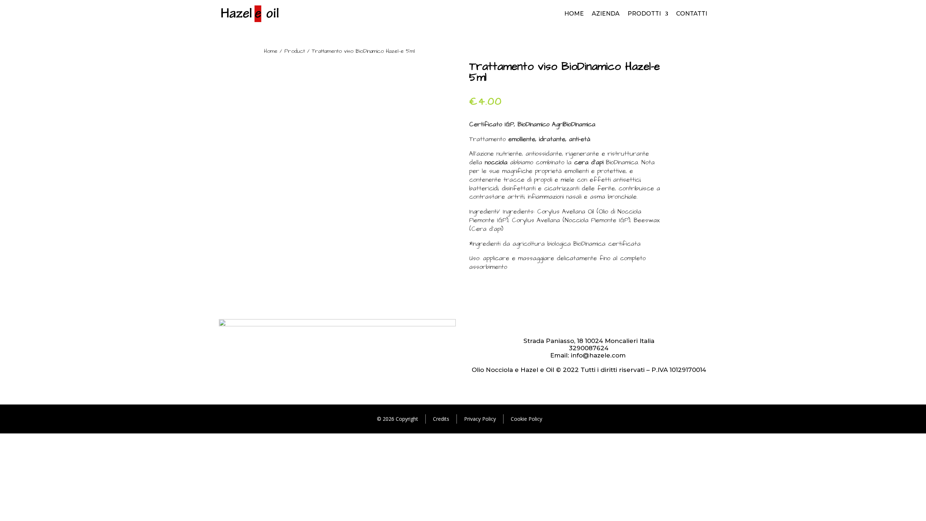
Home (574, 13)
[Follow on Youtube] (574, 325)
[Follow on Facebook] (603, 325)
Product (294, 51)
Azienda (606, 13)
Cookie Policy (526, 418)
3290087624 (588, 348)
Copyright (407, 418)
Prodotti (644, 13)
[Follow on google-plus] (589, 325)
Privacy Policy (480, 418)
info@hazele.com (598, 355)
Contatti (691, 13)
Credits (441, 418)
